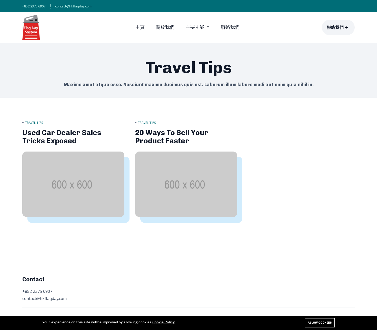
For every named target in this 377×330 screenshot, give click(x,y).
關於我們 (165, 27)
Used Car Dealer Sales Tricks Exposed (61, 136)
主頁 (140, 27)
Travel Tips (34, 123)
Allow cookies (320, 322)
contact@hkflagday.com (73, 6)
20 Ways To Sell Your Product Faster (171, 136)
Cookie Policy (163, 322)
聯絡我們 (230, 27)
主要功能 (195, 27)
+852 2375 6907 (33, 6)
